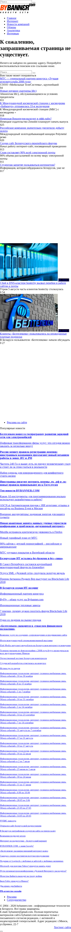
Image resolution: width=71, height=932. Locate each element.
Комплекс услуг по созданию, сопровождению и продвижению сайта (33, 635)
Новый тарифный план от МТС (18, 537)
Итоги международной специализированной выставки (26, 640)
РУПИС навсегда (8, 820)
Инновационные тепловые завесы (20, 605)
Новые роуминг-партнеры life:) (18, 90)
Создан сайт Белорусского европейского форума (28, 143)
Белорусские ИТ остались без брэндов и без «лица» (31, 558)
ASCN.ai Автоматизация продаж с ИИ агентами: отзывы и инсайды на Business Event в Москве (34, 507)
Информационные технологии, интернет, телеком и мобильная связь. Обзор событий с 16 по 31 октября (33, 698)
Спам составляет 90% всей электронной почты (27, 152)
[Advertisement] (35, 208)
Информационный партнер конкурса (22, 593)
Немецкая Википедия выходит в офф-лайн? (26, 118)
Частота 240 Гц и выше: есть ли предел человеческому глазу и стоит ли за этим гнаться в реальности (35, 465)
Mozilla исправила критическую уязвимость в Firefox (31, 532)
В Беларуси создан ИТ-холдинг (19, 587)
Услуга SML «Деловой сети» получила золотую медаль (32, 573)
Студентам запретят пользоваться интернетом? (27, 164)
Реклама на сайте (17, 422)
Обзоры (11, 27)
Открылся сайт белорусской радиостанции (20, 825)
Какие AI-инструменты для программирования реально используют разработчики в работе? (33, 498)
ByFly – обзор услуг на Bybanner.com (21, 599)
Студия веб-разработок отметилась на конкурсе (23, 663)
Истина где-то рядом (10, 668)
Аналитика (13, 30)
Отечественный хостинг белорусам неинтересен (23, 658)
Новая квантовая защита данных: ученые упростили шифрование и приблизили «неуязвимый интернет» (33, 525)
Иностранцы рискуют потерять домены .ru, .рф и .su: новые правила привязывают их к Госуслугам (33, 483)
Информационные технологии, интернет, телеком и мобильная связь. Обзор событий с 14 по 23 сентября (33, 713)
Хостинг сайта (62, 927)
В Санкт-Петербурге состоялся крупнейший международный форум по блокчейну (26, 566)
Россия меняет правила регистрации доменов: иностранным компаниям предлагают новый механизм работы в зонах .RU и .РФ (34, 454)
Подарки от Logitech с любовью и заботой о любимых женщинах (31, 861)
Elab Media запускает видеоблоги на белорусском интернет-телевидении (35, 645)
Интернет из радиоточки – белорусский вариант (23, 841)
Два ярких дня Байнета (11, 886)
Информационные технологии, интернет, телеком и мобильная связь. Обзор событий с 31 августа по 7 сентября (33, 729)
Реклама (12, 896)
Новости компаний (18, 24)
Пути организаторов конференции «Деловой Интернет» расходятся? (33, 871)
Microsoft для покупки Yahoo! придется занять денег (25, 866)
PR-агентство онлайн (10, 891)
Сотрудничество (16, 899)
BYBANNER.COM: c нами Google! (17, 846)
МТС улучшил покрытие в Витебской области (27, 552)
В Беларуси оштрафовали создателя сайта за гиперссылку (28, 831)
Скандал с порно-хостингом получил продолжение (24, 856)
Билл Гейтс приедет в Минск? (14, 881)
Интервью (13, 33)
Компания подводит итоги (13, 836)
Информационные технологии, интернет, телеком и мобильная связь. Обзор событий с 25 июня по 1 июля (33, 768)
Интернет (12, 21)
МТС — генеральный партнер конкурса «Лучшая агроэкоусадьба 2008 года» (29, 80)
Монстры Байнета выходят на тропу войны (21, 876)
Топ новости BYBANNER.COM (19, 490)
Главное (11, 18)
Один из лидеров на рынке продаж (20, 620)
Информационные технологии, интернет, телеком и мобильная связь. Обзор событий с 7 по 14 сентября (33, 721)
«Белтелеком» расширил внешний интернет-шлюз (24, 851)
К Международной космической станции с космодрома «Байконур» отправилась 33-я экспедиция (32, 105)
